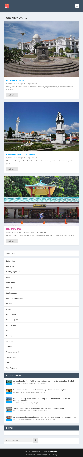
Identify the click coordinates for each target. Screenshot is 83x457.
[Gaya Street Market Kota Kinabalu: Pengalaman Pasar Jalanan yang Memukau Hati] (9, 418)
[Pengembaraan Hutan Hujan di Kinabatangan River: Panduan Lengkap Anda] (9, 391)
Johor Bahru (10, 282)
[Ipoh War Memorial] (41, 49)
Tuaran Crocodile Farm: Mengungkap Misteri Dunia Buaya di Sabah (38, 408)
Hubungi (54, 455)
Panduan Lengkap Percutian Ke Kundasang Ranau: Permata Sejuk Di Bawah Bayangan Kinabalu (41, 400)
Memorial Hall (13, 229)
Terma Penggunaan (43, 455)
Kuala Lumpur (11, 293)
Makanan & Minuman (14, 298)
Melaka (9, 304)
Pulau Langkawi (12, 320)
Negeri (8, 309)
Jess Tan (10, 232)
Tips (8, 363)
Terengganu (11, 357)
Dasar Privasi (30, 455)
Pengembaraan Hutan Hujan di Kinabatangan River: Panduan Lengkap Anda (41, 390)
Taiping (9, 346)
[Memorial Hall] (41, 201)
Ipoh (23, 84)
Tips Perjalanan (12, 368)
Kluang (9, 288)
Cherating (10, 266)
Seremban (10, 341)
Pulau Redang (11, 325)
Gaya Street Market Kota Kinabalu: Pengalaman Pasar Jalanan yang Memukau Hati (44, 417)
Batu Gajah (10, 261)
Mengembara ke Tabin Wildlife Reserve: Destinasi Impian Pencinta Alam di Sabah (43, 381)
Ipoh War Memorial (16, 80)
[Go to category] (35, 440)
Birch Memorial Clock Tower (20, 154)
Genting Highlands (28, 232)
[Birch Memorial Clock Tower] (41, 126)
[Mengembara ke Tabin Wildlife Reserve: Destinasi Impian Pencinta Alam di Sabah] (9, 382)
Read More (12, 95)
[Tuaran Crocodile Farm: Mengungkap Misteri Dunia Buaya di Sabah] (9, 409)
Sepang (9, 336)
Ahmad (10, 84)
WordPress (54, 451)
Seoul (8, 330)
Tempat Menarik (12, 352)
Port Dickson (11, 314)
